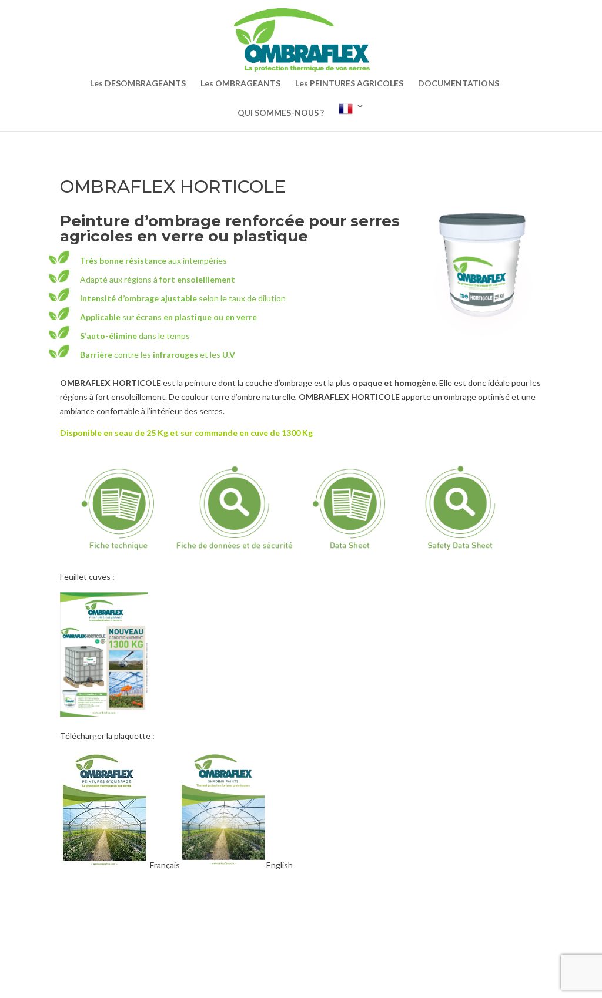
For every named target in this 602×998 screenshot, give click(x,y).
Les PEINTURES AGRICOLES (349, 83)
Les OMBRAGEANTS (240, 83)
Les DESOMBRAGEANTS (138, 83)
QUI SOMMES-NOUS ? (281, 113)
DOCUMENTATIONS (458, 83)
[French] (351, 116)
